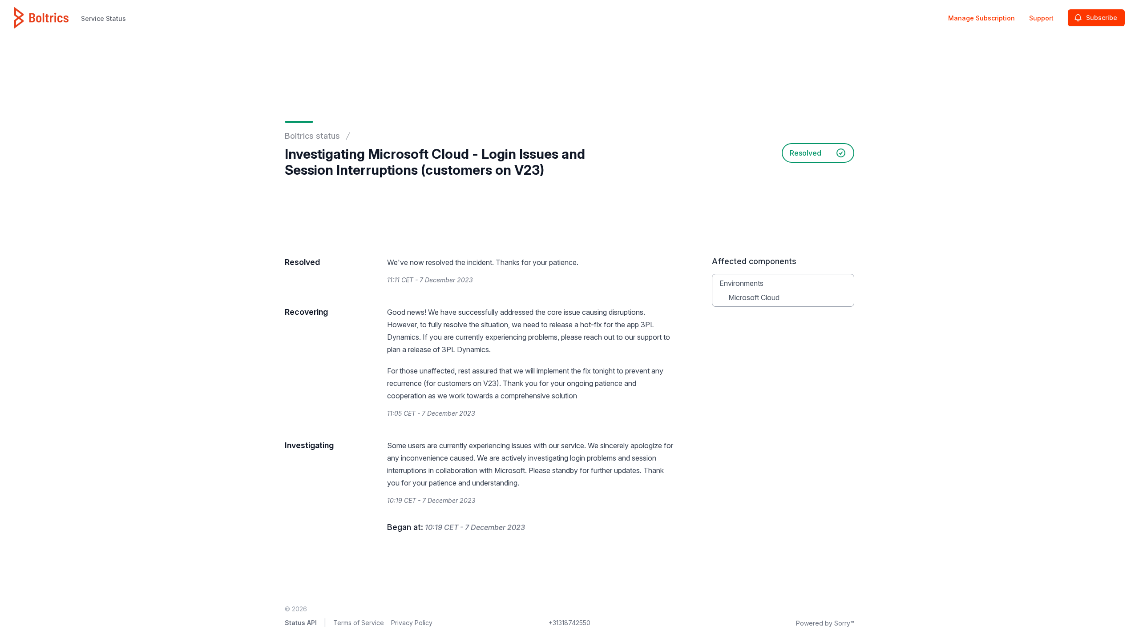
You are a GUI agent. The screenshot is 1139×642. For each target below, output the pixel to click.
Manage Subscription (981, 18)
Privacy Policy (411, 622)
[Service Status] (41, 17)
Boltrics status (312, 135)
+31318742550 (569, 622)
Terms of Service (358, 622)
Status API (301, 622)
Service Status (103, 18)
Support (1041, 18)
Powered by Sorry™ (825, 623)
